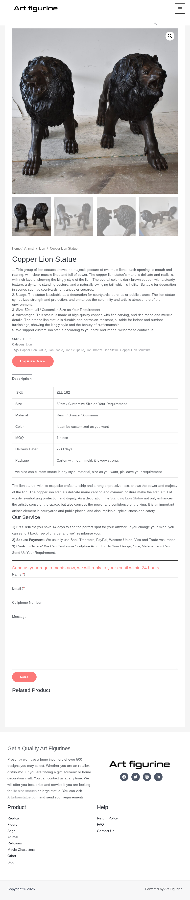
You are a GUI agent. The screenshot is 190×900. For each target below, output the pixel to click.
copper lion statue (33, 350)
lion (89, 350)
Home (16, 248)
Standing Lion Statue (126, 498)
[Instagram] (147, 777)
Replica (13, 818)
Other (11, 856)
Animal (29, 248)
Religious (14, 843)
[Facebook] (124, 777)
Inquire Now (33, 361)
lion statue (55, 350)
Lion (42, 248)
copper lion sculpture (135, 350)
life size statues (25, 791)
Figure (12, 824)
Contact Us (105, 831)
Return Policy (107, 818)
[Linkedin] (158, 777)
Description (22, 379)
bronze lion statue (106, 350)
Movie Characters (21, 850)
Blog (10, 862)
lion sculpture (74, 350)
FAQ (100, 824)
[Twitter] (135, 777)
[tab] (22, 379)
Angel (11, 831)
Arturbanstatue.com (22, 797)
